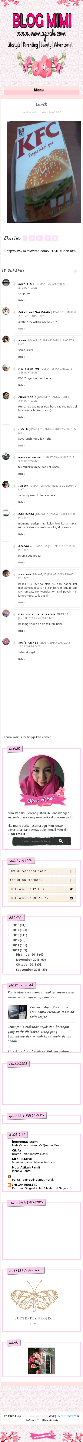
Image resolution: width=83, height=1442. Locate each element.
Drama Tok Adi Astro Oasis (30, 1154)
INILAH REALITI (24, 1185)
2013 (16, 950)
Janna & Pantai (21, 1171)
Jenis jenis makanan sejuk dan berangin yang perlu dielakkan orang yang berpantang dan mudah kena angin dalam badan (39, 1034)
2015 (16, 940)
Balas (21, 300)
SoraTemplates (67, 1416)
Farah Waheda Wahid (34, 312)
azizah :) (25, 546)
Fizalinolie (27, 397)
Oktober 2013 (26, 964)
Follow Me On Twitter (27, 889)
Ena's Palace (28, 643)
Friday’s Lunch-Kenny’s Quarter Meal (36, 1145)
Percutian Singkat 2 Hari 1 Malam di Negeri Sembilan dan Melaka (40, 1190)
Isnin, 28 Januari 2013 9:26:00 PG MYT (43, 616)
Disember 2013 (27, 954)
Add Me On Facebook (26, 880)
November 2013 (28, 960)
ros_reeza (26, 514)
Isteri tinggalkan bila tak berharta (34, 1162)
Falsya (23, 486)
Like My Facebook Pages (28, 871)
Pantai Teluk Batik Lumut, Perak (33, 1179)
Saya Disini (27, 284)
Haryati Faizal (30, 458)
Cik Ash (17, 1150)
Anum (22, 341)
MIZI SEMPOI (22, 1159)
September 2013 (29, 970)
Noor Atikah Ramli (26, 1167)
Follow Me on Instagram (29, 897)
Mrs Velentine (29, 369)
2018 (16, 925)
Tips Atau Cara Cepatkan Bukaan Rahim (38, 1051)
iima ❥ (23, 429)
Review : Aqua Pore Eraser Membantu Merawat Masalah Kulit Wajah (52, 1012)
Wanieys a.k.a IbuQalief (37, 615)
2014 (16, 945)
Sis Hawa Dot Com (35, 1416)
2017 (16, 930)
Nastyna (24, 575)
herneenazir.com (25, 1142)
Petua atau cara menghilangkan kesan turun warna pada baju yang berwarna (41, 995)
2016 (16, 935)
